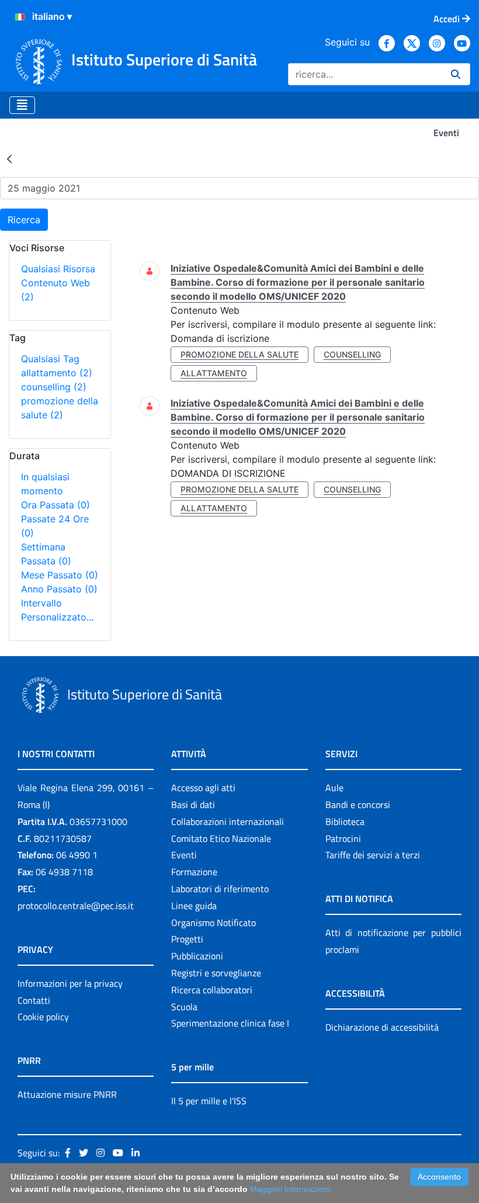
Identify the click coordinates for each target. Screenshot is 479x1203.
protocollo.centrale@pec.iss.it (76, 906)
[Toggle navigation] (22, 105)
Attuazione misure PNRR (67, 1094)
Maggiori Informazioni (290, 1189)
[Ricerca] (455, 74)
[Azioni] (20, 17)
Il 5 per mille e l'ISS (209, 1101)
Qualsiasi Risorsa (58, 269)
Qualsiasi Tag (50, 359)
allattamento (56, 373)
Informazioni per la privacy (70, 983)
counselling (53, 387)
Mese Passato (59, 575)
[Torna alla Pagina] (9, 158)
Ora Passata (55, 505)
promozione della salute (239, 354)
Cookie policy (43, 1017)
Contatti (34, 1000)
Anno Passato (59, 589)
